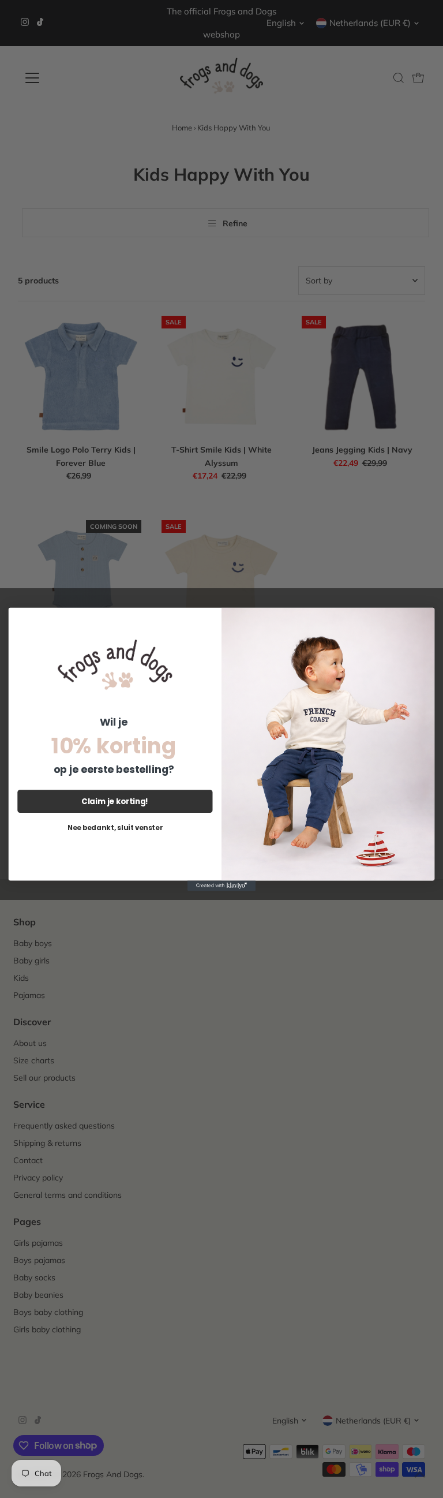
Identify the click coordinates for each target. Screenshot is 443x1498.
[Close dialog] (423, 618)
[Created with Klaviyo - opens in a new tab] (221, 885)
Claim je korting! (114, 800)
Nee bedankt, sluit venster (115, 827)
